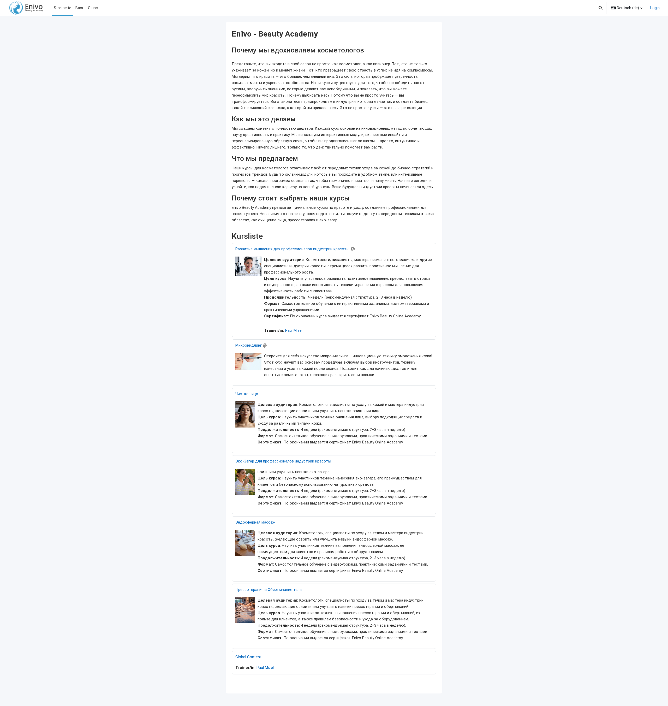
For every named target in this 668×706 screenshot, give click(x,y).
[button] (600, 8)
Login (655, 7)
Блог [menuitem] (79, 7)
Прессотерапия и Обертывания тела (268, 589)
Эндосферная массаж (255, 522)
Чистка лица (246, 393)
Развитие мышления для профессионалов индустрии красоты (292, 249)
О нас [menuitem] (93, 7)
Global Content (248, 657)
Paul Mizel (293, 330)
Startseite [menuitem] (62, 7)
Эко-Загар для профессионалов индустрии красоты (283, 461)
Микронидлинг (248, 345)
